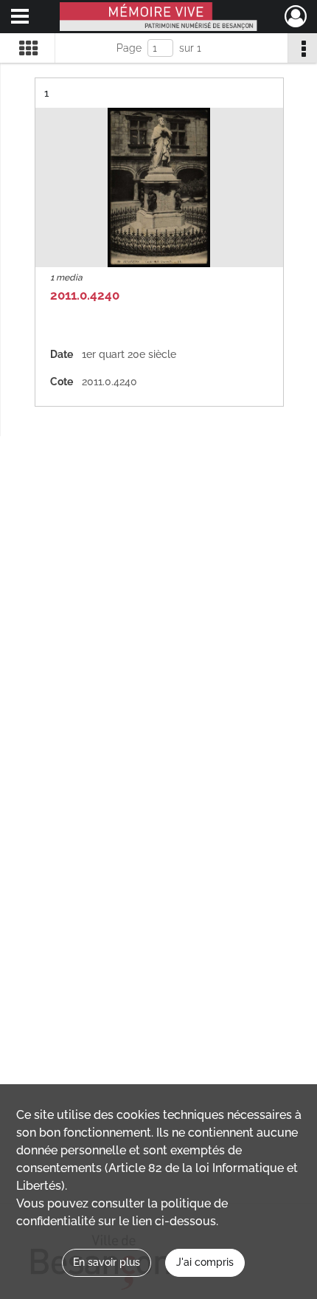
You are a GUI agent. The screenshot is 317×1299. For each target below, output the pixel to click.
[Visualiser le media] (159, 187)
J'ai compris (205, 1262)
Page (129, 48)
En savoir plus (106, 1262)
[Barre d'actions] (302, 48)
